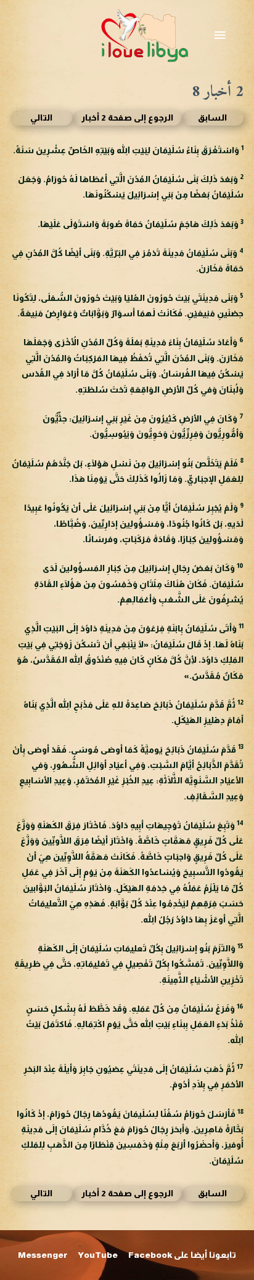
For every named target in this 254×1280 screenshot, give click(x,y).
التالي (41, 117)
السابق (212, 117)
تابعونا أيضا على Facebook (182, 1255)
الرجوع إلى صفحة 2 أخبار (127, 117)
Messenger (43, 1255)
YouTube (98, 1255)
